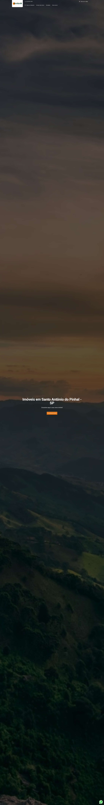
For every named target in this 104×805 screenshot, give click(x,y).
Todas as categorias (30, 5)
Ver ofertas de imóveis (52, 413)
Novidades (48, 5)
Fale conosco (55, 5)
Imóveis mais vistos (40, 5)
